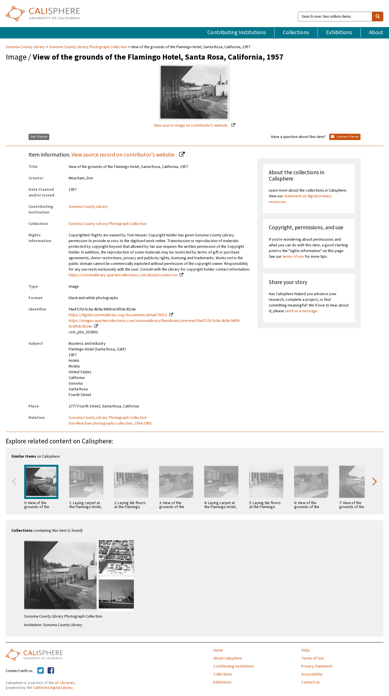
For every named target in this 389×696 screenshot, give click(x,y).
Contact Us (310, 682)
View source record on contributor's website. (123, 155)
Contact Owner (347, 136)
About (376, 32)
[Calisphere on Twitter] (40, 670)
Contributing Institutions (236, 32)
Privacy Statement (316, 666)
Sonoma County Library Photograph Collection (88, 47)
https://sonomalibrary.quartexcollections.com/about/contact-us (123, 275)
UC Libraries (65, 683)
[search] (377, 16)
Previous (14, 481)
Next (375, 481)
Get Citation (39, 136)
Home (218, 650)
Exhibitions (339, 32)
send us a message (301, 311)
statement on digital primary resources (300, 199)
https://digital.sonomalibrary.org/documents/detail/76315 (118, 315)
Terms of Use (312, 658)
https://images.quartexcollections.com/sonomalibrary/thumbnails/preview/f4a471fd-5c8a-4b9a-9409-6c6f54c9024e (154, 323)
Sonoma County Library (26, 47)
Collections (296, 32)
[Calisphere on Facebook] (51, 670)
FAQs (305, 650)
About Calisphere (227, 658)
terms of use (293, 256)
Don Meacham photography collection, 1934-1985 (110, 423)
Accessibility (312, 674)
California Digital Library (53, 688)
